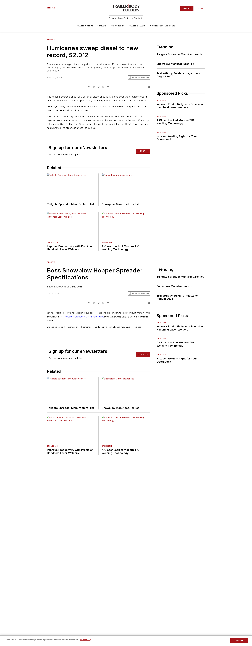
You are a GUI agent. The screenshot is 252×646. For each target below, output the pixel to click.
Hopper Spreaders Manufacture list (84, 316)
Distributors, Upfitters (162, 26)
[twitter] (98, 87)
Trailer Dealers (137, 26)
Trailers (101, 26)
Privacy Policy (85, 640)
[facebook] (89, 87)
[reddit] (103, 87)
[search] (54, 8)
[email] (108, 87)
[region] (126, 640)
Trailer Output (85, 26)
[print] (149, 87)
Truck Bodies (118, 26)
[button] (49, 8)
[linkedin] (94, 87)
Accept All (239, 641)
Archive (51, 40)
